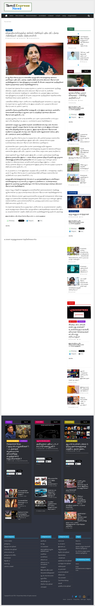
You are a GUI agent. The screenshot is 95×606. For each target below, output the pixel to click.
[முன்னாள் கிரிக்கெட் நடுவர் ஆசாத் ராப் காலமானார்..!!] (73, 134)
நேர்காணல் (62, 555)
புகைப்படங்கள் (9, 566)
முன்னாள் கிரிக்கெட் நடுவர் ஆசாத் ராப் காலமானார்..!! (84, 138)
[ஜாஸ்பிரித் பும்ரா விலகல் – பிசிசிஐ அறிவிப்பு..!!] (79, 75)
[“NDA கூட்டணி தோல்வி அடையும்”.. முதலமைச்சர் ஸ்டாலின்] (73, 52)
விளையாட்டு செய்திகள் (31, 15)
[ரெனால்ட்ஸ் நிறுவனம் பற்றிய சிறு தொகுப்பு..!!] (41, 489)
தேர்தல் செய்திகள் (10, 547)
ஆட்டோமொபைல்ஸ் (43, 441)
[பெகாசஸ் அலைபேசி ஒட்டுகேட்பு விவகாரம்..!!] (73, 266)
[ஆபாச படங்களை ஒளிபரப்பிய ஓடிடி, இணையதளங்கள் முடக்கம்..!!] (73, 370)
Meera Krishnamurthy (22, 461)
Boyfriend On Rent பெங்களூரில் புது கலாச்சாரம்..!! (23, 514)
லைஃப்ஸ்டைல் (9, 552)
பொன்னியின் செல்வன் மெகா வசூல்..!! (23, 492)
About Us (78, 541)
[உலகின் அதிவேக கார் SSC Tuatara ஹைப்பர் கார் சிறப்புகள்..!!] (41, 501)
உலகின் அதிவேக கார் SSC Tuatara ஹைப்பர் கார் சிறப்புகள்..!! (52, 505)
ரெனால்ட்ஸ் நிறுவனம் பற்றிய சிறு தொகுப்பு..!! (52, 493)
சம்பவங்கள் (44, 547)
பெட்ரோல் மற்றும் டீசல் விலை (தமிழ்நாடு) (83, 552)
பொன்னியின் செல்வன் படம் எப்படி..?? (23, 502)
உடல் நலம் (58, 15)
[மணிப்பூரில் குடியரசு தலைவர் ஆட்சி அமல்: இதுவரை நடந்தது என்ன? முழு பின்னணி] (70, 480)
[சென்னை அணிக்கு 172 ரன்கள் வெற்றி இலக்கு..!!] (73, 175)
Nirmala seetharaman (33, 38)
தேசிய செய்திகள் (71, 441)
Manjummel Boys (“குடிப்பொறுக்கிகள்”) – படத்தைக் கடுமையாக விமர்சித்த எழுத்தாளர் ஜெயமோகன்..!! (18, 451)
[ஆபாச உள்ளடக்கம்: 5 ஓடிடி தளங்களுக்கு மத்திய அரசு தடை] (77, 426)
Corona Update (8, 541)
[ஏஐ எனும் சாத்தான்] (79, 197)
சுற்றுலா (43, 567)
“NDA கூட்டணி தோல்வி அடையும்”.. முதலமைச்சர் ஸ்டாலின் (84, 56)
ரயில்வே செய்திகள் (10, 550)
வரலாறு (64, 15)
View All (86, 71)
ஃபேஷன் (44, 587)
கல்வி (60, 583)
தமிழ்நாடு (7, 544)
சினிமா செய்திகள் (19, 15)
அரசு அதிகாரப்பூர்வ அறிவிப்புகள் (47, 550)
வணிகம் (9, 30)
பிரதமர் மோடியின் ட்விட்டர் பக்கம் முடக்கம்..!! (83, 401)
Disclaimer (78, 544)
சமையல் (61, 541)
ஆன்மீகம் (44, 579)
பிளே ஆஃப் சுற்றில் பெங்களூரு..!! (84, 167)
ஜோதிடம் (7, 561)
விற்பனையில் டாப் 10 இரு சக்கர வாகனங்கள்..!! (53, 481)
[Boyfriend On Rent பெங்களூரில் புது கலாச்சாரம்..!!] (11, 511)
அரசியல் (11, 15)
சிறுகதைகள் (62, 550)
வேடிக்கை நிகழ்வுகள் (47, 573)
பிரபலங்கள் (62, 578)
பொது (43, 544)
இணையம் (73, 321)
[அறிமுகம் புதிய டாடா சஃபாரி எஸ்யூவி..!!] (47, 426)
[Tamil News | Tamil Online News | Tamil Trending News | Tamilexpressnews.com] (6, 16)
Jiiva (82, 217)
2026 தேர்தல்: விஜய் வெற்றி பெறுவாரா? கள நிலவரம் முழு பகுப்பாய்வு (84, 41)
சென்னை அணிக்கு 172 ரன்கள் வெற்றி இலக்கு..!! (84, 179)
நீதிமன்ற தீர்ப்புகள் (47, 570)
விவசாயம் (44, 560)
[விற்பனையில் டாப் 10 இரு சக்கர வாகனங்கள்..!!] (41, 478)
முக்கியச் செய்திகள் (64, 586)
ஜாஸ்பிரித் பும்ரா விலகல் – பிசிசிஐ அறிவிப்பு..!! (77, 95)
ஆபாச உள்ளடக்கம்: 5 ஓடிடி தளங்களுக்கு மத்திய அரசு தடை (77, 446)
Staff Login (83, 599)
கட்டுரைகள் (51, 15)
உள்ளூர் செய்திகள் (72, 15)
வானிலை (44, 557)
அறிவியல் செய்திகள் (65, 561)
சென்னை (7, 558)
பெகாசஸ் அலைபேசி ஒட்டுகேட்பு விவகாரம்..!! (84, 269)
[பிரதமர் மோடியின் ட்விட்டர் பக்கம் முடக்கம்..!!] (73, 397)
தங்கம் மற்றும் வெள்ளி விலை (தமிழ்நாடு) (83, 547)
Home (64, 599)
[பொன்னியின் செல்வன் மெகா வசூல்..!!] (11, 490)
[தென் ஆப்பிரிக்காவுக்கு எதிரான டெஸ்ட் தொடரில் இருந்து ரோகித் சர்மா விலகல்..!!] (73, 148)
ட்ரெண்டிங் (81, 321)
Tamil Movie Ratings (63, 581)
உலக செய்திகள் (42, 15)
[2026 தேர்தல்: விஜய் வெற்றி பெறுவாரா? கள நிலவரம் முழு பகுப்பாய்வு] (73, 37)
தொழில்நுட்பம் (74, 211)
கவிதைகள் (62, 566)
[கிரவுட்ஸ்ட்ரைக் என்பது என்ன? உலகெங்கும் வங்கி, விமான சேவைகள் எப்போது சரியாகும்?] (79, 307)
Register (89, 599)
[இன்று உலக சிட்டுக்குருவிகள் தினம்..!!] (73, 386)
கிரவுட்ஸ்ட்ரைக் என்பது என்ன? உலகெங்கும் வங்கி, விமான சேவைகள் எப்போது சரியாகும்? (79, 331)
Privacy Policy (76, 599)
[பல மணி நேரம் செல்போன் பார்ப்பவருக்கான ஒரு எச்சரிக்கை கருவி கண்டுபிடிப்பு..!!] (73, 278)
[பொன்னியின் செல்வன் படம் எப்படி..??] (11, 500)
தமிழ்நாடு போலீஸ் (10, 555)
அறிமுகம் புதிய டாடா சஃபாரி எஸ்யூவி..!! (47, 445)
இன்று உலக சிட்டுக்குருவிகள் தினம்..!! (84, 389)
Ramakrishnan (22, 38)
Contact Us (69, 599)
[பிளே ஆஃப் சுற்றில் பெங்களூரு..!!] (73, 164)
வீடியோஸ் (61, 575)
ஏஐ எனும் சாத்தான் (79, 214)
